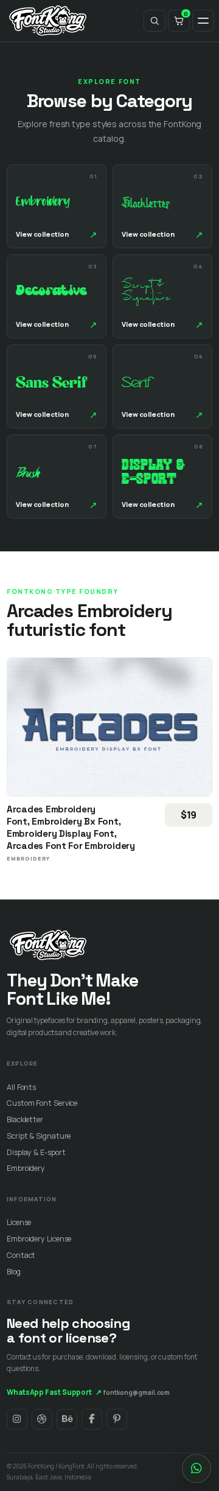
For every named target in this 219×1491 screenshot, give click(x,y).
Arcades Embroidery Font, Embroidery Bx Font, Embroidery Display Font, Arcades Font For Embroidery (71, 827)
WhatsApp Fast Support (54, 1392)
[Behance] (67, 1419)
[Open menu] (203, 21)
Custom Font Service (42, 1103)
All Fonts (21, 1087)
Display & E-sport (36, 1152)
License (19, 1222)
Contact (21, 1255)
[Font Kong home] (48, 21)
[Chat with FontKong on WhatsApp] (196, 1468)
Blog (14, 1271)
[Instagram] (17, 1419)
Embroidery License (39, 1239)
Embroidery (26, 1168)
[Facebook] (92, 1419)
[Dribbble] (42, 1419)
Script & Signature (39, 1136)
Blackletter (25, 1119)
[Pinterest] (116, 1419)
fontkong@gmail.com (136, 1392)
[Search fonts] (154, 21)
